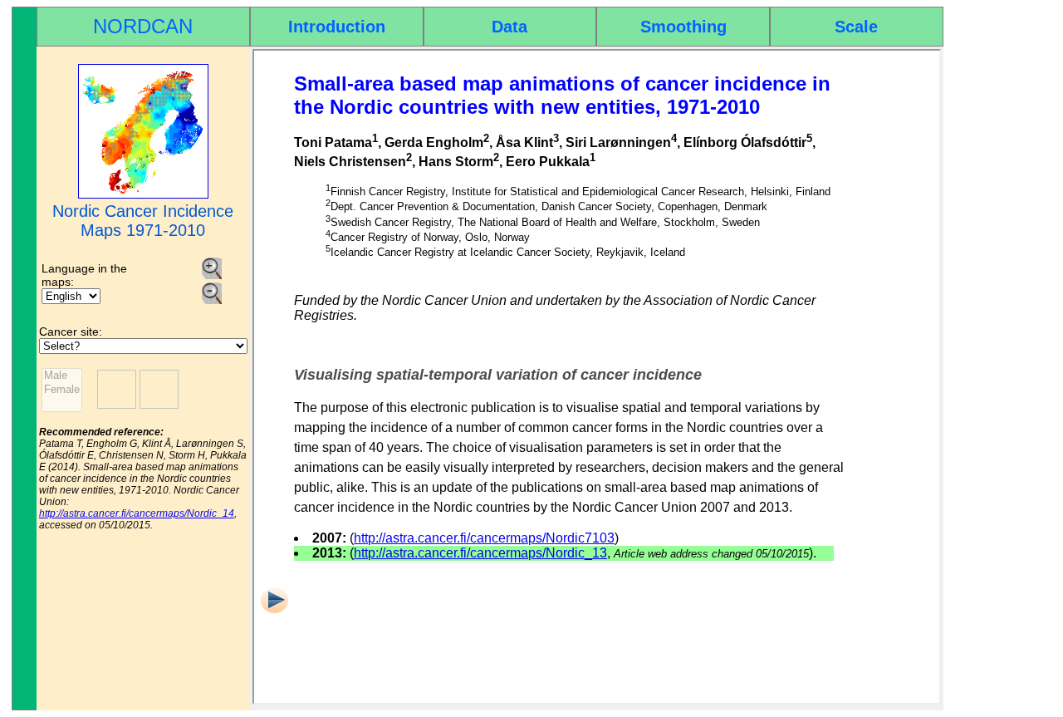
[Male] (61, 376)
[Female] (61, 390)
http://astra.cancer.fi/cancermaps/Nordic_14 (136, 513)
